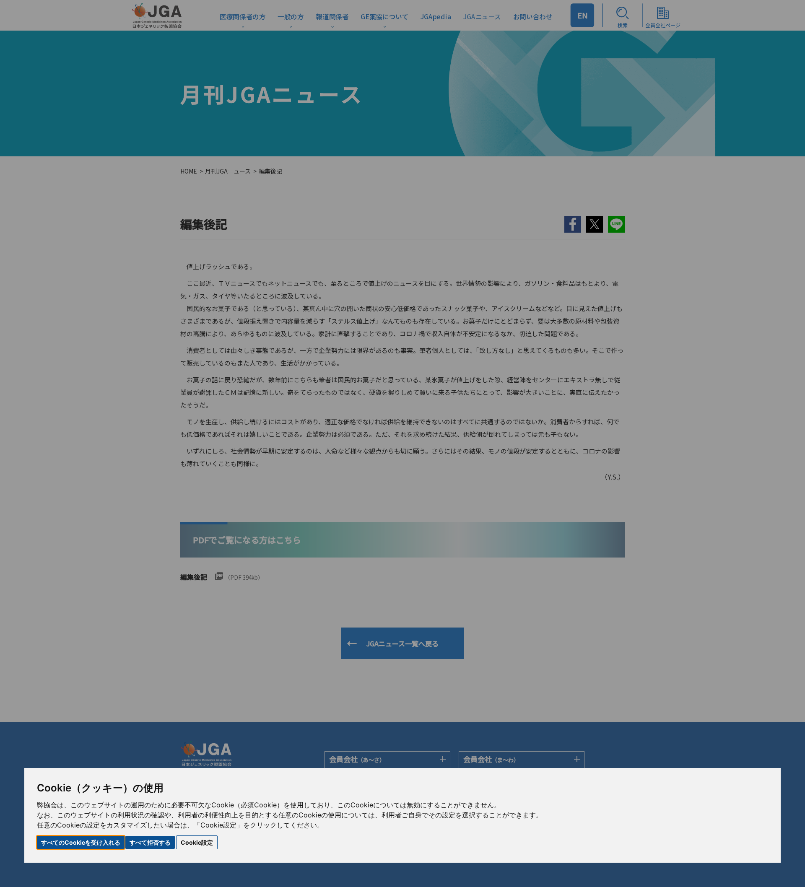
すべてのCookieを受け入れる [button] (80, 842)
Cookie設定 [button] (197, 842)
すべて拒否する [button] (150, 842)
